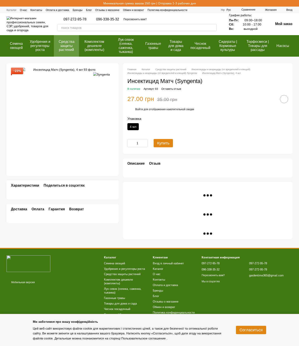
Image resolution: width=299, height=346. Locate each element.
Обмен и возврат (133, 10)
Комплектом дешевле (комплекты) (94, 46)
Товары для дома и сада (175, 46)
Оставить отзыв (171, 88)
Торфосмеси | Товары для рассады (257, 46)
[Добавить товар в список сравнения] (272, 99)
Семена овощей (16, 45)
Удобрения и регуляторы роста (40, 46)
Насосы (282, 46)
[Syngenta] (101, 74)
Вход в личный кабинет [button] (168, 263)
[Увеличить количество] (144, 143)
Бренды (78, 10)
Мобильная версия (23, 282)
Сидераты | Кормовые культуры (228, 46)
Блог (89, 10)
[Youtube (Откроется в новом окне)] (214, 10)
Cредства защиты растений (66, 46)
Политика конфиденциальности (167, 10)
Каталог (11, 10)
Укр (223, 10)
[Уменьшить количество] (131, 143)
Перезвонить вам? (135, 19)
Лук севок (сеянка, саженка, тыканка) (126, 46)
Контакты (36, 10)
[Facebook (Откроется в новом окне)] (199, 10)
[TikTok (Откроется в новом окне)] (209, 10)
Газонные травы (153, 45)
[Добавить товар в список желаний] (284, 99)
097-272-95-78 (74, 19)
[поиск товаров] (213, 27)
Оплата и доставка (57, 10)
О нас (23, 10)
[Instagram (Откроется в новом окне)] (204, 10)
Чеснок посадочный (200, 45)
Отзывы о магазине (107, 10)
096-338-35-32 (107, 19)
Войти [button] (139, 109)
